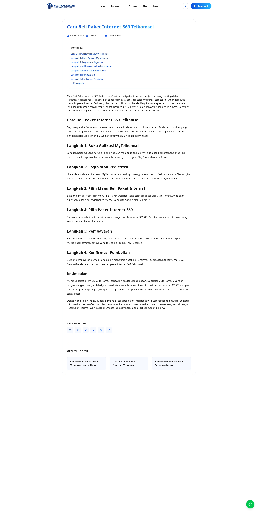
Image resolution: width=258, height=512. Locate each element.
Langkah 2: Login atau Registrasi (87, 62)
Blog (145, 5)
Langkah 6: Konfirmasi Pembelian (87, 78)
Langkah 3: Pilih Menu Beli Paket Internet (91, 66)
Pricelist (133, 5)
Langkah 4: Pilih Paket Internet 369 (88, 70)
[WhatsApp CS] (250, 504)
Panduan (115, 5)
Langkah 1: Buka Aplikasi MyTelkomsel (90, 58)
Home (102, 5)
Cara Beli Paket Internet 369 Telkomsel (90, 53)
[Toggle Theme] (185, 6)
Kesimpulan (79, 83)
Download (202, 5)
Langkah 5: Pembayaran (83, 74)
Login (156, 5)
